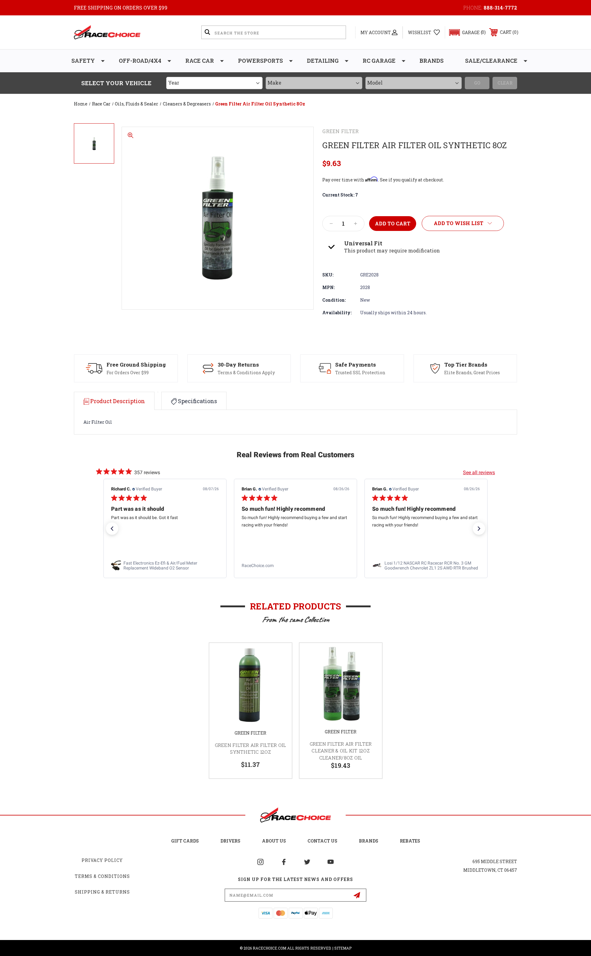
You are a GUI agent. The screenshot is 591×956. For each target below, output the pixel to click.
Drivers (230, 841)
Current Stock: (340, 195)
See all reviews (479, 472)
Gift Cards (185, 841)
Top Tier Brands (465, 364)
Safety (83, 60)
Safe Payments (355, 364)
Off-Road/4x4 (140, 60)
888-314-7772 (500, 7)
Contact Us (322, 841)
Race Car (199, 60)
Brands (432, 60)
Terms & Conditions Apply (246, 372)
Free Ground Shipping (136, 364)
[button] (464, 32)
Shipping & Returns (102, 892)
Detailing (323, 60)
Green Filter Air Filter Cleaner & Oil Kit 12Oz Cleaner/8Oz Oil (341, 751)
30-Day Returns (238, 364)
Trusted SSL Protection (360, 372)
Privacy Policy (102, 860)
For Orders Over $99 (128, 372)
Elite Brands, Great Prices (472, 372)
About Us (274, 841)
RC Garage (379, 60)
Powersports (260, 60)
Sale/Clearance (491, 60)
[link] (165, 565)
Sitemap (343, 948)
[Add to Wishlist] (279, 655)
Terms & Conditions (102, 876)
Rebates (410, 841)
